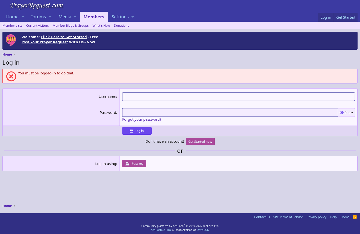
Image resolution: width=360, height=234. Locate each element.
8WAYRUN (203, 230)
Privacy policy (316, 217)
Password (108, 112)
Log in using (105, 163)
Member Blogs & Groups (71, 25)
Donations (121, 25)
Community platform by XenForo (180, 226)
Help (333, 217)
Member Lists (12, 25)
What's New (101, 25)
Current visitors (37, 25)
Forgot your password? (141, 119)
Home (12, 17)
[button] (23, 17)
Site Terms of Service (288, 217)
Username (107, 96)
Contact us (262, 217)
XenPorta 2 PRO (161, 230)
